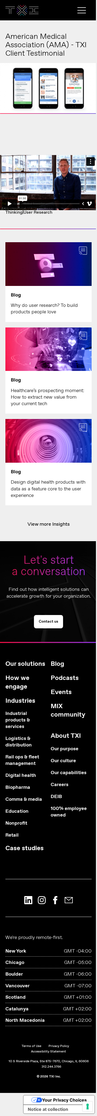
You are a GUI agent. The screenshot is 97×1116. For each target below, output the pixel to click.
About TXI (66, 736)
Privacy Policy (58, 1046)
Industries (20, 701)
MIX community (68, 710)
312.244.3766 (51, 1067)
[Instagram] (41, 900)
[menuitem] (26, 758)
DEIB (56, 797)
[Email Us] (68, 900)
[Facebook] (55, 900)
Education (17, 811)
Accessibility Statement (48, 1051)
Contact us (48, 143)
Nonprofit (16, 823)
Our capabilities (68, 773)
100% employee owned (69, 812)
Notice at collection (48, 1109)
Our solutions (25, 664)
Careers (59, 785)
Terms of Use (31, 1046)
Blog (57, 664)
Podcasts (65, 678)
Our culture (63, 761)
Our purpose (64, 749)
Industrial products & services (17, 720)
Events (61, 692)
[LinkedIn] (28, 900)
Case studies (24, 848)
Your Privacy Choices (64, 1100)
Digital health (20, 776)
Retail (12, 835)
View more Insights (48, 524)
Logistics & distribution (18, 742)
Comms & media (23, 799)
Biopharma (17, 787)
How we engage (17, 682)
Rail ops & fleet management (22, 760)
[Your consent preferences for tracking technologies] (87, 1106)
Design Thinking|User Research (45, 209)
